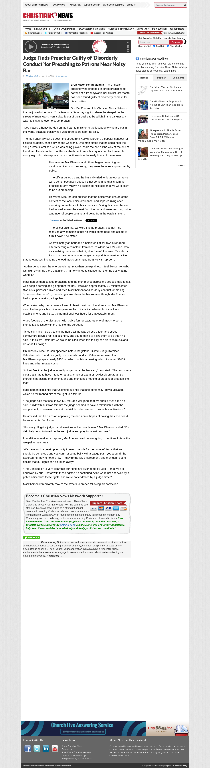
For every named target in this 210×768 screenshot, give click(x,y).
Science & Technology (121, 28)
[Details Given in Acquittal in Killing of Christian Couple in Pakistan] (143, 104)
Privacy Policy (181, 765)
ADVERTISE (75, 5)
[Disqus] (77, 599)
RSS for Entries (35, 33)
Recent (144, 77)
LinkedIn (45, 748)
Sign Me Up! (145, 46)
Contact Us (67, 749)
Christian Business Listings (74, 755)
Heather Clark (32, 76)
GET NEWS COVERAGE (113, 5)
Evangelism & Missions (92, 28)
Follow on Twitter (55, 33)
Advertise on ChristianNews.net (76, 752)
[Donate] (150, 32)
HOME (28, 28)
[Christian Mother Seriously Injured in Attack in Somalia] (143, 90)
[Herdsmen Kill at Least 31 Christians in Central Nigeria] (143, 119)
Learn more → (171, 70)
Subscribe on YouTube (103, 33)
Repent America (84, 758)
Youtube (54, 748)
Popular (161, 77)
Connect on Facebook (77, 33)
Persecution (159, 28)
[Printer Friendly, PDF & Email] (32, 538)
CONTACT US (59, 5)
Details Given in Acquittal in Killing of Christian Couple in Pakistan (166, 105)
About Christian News (72, 746)
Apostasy (143, 28)
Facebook (27, 748)
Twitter (36, 748)
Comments (178, 77)
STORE (130, 5)
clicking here (67, 525)
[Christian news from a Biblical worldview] (48, 17)
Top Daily (161, 46)
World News (177, 28)
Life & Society (42, 28)
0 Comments (61, 76)
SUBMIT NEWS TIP (92, 5)
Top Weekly (176, 46)
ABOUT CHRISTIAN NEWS (36, 5)
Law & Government (64, 28)
